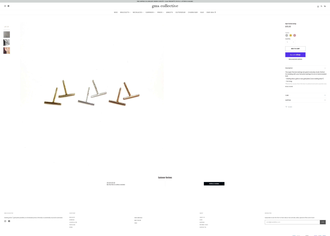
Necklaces (72, 224)
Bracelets (72, 217)
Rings (70, 227)
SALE (136, 223)
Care (201, 219)
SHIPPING (288, 100)
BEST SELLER (138, 220)
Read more (289, 86)
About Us (202, 217)
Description (289, 68)
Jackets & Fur (73, 222)
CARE (287, 95)
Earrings (71, 219)
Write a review (214, 184)
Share (289, 107)
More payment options (295, 59)
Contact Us (203, 227)
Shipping (202, 222)
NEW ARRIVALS (138, 217)
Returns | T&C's (204, 224)
